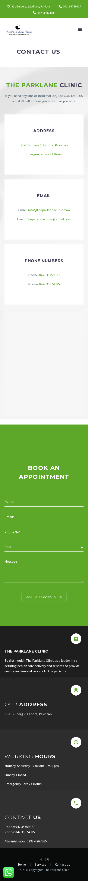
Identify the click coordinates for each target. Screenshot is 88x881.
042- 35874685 (49, 284)
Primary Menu (80, 29)
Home (22, 864)
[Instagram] (46, 859)
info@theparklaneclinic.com (49, 210)
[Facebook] (41, 859)
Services (40, 864)
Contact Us (62, 864)
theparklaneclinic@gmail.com (49, 219)
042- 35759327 (72, 6)
